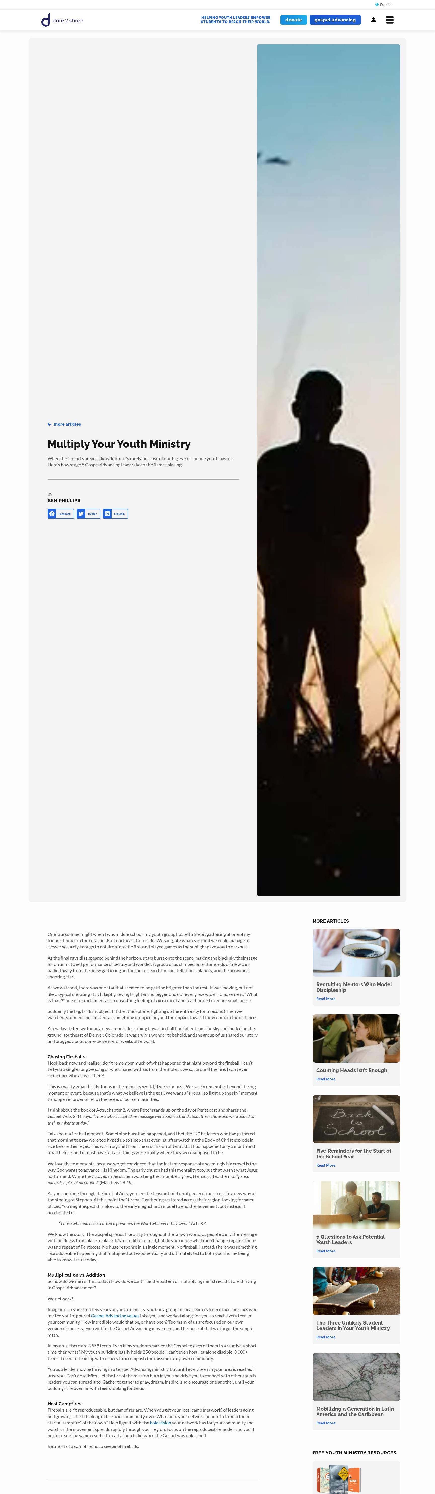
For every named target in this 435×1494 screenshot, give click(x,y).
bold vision (160, 1422)
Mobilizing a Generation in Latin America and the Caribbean (355, 1411)
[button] (61, 514)
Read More (325, 998)
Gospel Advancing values (115, 1315)
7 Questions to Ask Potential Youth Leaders (350, 1239)
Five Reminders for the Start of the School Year (354, 1154)
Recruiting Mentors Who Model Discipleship (354, 987)
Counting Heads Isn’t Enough (351, 1070)
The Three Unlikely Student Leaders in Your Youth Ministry (353, 1325)
